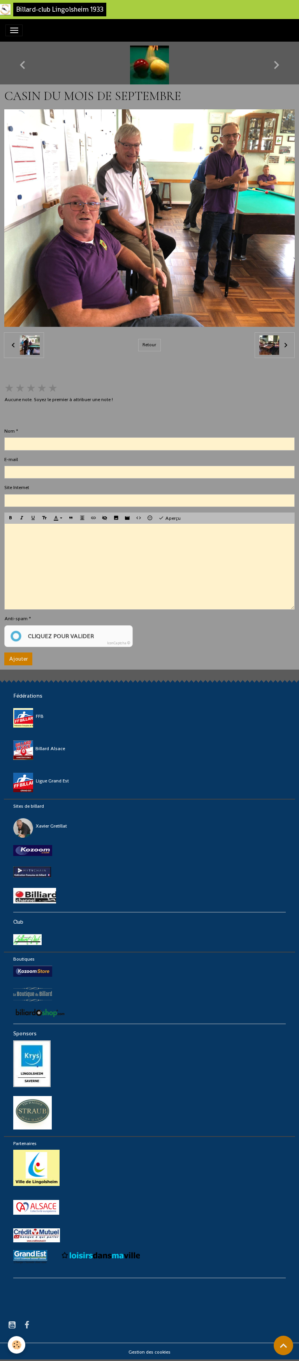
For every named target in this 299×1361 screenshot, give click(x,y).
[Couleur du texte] (57, 518)
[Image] (116, 518)
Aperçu (172, 518)
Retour (149, 345)
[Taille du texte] (44, 518)
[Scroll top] (283, 1345)
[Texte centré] (82, 518)
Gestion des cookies (149, 1352)
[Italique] (22, 518)
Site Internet (16, 487)
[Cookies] (16, 1345)
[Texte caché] (105, 518)
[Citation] (71, 518)
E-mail (11, 459)
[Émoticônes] (150, 518)
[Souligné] (33, 518)
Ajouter (18, 658)
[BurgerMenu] (14, 30)
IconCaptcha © (118, 643)
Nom (9, 431)
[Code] (138, 518)
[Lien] (93, 518)
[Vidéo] (127, 518)
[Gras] (10, 518)
